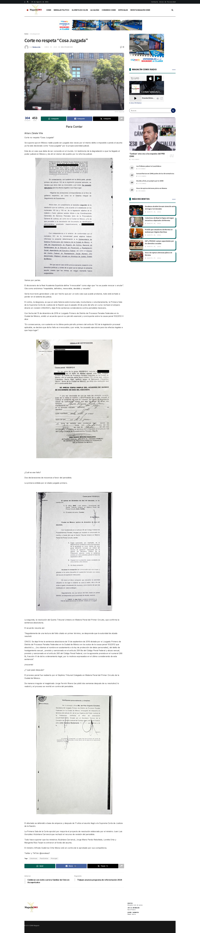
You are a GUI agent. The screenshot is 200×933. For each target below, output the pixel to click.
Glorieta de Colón (80, 10)
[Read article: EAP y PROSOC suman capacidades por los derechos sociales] (136, 245)
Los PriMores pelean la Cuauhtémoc (148, 166)
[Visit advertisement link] (100, 27)
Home (26, 34)
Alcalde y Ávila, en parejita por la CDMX (150, 181)
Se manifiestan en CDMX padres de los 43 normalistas (155, 173)
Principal (54, 858)
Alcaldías (94, 10)
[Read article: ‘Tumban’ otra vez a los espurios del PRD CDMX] (152, 134)
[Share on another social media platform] (121, 119)
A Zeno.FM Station (135, 103)
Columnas (33, 858)
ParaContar (44, 858)
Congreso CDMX (109, 10)
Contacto (154, 2)
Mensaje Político (61, 10)
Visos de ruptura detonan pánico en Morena (151, 188)
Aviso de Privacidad (167, 2)
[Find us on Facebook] (24, 2)
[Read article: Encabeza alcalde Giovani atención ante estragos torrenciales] (136, 210)
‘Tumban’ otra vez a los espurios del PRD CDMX (147, 155)
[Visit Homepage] (36, 10)
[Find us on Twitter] (27, 2)
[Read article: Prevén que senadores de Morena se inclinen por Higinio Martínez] (136, 233)
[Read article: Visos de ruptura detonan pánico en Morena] (136, 256)
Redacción (36, 47)
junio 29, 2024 (50, 47)
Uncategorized (35, 34)
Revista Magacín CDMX (140, 10)
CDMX (48, 10)
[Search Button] (172, 10)
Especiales (123, 10)
